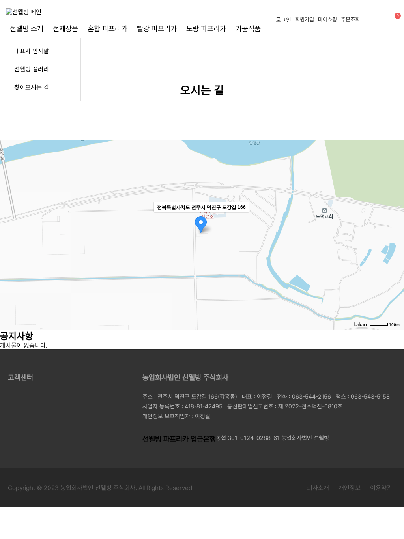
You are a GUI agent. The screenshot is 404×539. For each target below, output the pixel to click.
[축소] (393, 234)
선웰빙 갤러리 (31, 69)
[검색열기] (378, 19)
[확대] (393, 221)
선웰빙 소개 (26, 28)
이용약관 (381, 488)
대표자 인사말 (31, 51)
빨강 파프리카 (157, 28)
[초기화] (393, 249)
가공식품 (248, 28)
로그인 (283, 19)
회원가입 (304, 19)
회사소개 (318, 488)
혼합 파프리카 (107, 28)
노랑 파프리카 (206, 28)
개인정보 (350, 488)
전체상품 (65, 28)
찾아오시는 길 (31, 87)
